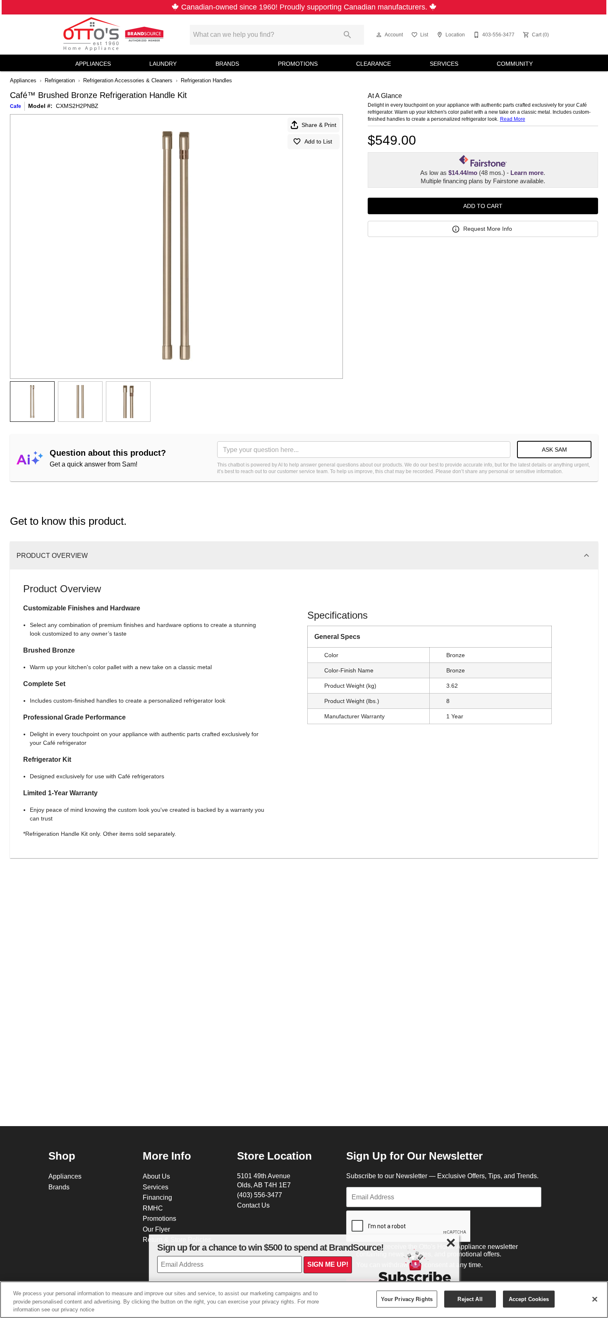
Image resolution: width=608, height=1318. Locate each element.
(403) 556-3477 (259, 1194)
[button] (379, 35)
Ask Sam (554, 449)
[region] (304, 1299)
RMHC (153, 1208)
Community (515, 63)
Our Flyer (156, 1229)
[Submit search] (347, 34)
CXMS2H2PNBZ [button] (77, 106)
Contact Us (253, 1205)
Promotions (298, 63)
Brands (227, 63)
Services (444, 63)
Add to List (318, 141)
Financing (157, 1197)
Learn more (526, 173)
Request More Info (487, 228)
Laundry (163, 63)
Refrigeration (60, 80)
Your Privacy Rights (407, 1298)
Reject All (469, 1298)
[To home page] (114, 34)
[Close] (595, 1299)
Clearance (373, 63)
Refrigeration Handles (206, 80)
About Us (156, 1176)
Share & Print (319, 125)
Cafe (15, 106)
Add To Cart (483, 206)
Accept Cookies (529, 1298)
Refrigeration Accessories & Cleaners (127, 80)
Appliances (93, 63)
